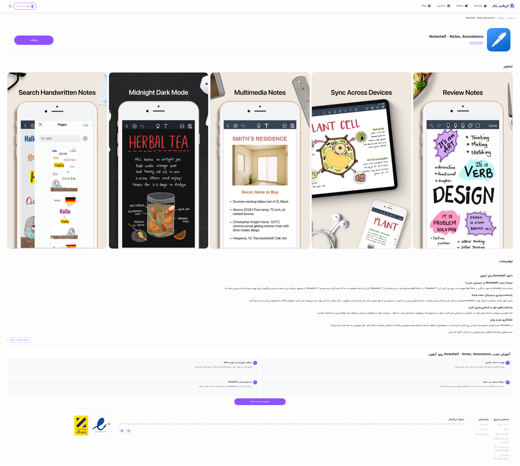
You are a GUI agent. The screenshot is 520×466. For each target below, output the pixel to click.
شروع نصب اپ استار (260, 401)
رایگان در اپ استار (476, 43)
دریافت (34, 40)
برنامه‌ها (459, 5)
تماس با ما (483, 429)
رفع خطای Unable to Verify (500, 440)
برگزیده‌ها (478, 5)
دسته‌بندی (441, 5)
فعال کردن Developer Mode (501, 457)
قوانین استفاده (481, 434)
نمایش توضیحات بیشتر (19, 340)
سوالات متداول (501, 434)
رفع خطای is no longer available (501, 449)
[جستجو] (10, 6)
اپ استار (511, 18)
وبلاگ (424, 5)
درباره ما (484, 424)
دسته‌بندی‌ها (502, 424)
